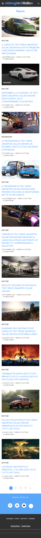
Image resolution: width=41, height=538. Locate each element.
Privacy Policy (15, 526)
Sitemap (32, 519)
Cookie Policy (26, 526)
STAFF (17, 519)
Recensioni (7, 137)
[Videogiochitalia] (19, 3)
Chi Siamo (9, 519)
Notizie (5, 41)
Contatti (23, 519)
